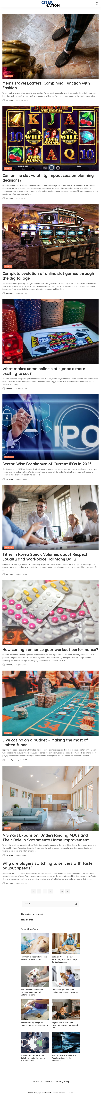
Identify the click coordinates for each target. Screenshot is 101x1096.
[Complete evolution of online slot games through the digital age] (50, 236)
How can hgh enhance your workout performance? (50, 649)
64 (62, 891)
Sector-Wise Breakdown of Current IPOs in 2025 (47, 463)
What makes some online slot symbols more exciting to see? (43, 371)
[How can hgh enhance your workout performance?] (50, 612)
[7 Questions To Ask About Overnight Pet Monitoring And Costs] (66, 1009)
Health (7, 642)
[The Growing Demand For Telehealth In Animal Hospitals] (66, 976)
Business (8, 457)
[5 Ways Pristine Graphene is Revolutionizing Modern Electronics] (66, 1042)
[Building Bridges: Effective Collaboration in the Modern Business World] (35, 1042)
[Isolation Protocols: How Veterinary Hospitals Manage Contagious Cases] (66, 943)
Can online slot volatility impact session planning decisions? (48, 178)
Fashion (8, 76)
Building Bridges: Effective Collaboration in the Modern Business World (33, 1058)
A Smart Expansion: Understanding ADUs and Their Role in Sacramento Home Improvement (45, 837)
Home (7, 828)
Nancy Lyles (11, 100)
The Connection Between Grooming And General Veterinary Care (32, 992)
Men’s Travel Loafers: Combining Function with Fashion (46, 85)
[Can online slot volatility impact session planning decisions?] (50, 138)
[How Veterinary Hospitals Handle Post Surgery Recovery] (35, 1009)
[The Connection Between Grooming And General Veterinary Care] (35, 976)
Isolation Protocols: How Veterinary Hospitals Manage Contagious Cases (64, 959)
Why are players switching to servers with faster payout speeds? (48, 865)
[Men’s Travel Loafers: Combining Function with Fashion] (50, 46)
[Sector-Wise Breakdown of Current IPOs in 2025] (50, 427)
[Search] (97, 3)
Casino (8, 168)
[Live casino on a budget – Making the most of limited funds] (50, 703)
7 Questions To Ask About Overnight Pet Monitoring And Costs (65, 1025)
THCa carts (27, 919)
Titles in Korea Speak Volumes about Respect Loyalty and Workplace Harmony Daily (44, 556)
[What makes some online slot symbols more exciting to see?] (50, 331)
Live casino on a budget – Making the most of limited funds (45, 742)
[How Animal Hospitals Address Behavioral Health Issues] (35, 943)
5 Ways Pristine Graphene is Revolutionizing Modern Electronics (64, 1058)
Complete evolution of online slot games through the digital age (48, 276)
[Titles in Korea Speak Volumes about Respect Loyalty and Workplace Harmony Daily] (50, 517)
